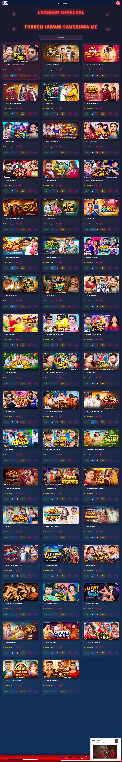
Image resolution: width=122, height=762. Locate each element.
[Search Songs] (58, 3)
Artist (65, 3)
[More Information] (19, 69)
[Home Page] (5, 3)
